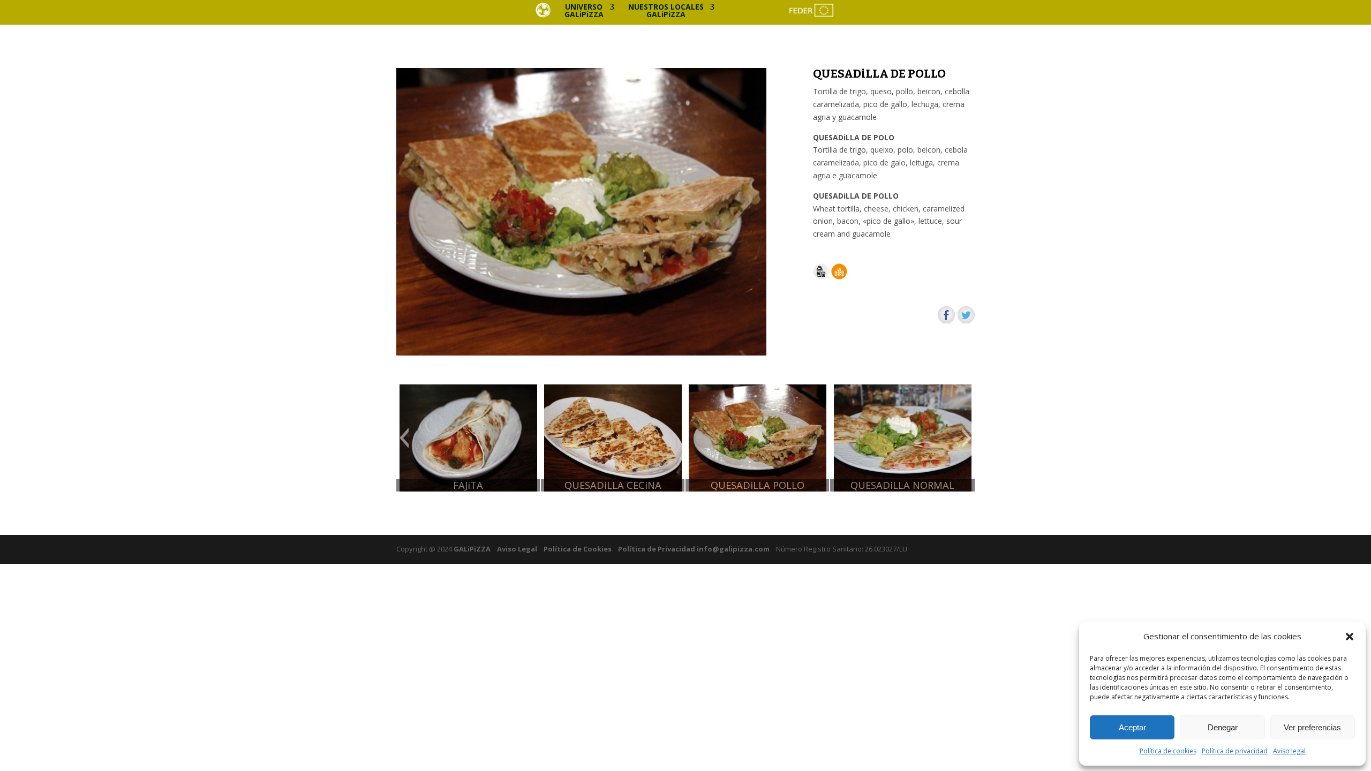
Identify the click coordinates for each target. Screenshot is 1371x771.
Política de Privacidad (656, 549)
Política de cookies (1168, 750)
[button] (1349, 636)
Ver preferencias (1312, 727)
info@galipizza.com (733, 549)
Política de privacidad (1235, 750)
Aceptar (1132, 727)
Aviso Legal (517, 549)
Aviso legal (1289, 750)
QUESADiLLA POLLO (757, 485)
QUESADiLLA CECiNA (612, 485)
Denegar (1223, 727)
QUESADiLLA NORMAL (902, 485)
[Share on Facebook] (946, 314)
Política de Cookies (578, 549)
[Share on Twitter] (966, 314)
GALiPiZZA (471, 549)
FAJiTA (468, 485)
